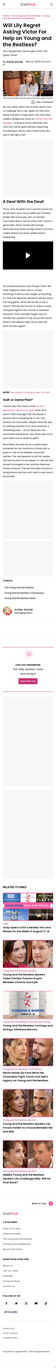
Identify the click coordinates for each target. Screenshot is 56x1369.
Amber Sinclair (14, 61)
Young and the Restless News (20, 598)
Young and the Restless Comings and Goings (26, 1021)
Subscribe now (28, 681)
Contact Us (9, 1286)
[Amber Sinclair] (8, 610)
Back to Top (39, 1203)
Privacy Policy (9, 1328)
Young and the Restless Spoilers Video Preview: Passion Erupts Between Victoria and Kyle (24, 978)
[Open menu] (4, 4)
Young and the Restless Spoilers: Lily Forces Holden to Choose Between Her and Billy (28, 1127)
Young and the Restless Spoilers (19, 970)
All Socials (10, 1312)
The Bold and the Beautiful (17, 1244)
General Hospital (12, 1233)
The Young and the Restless (19, 587)
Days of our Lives (12, 1228)
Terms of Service (10, 1333)
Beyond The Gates (12, 1249)
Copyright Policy (10, 1337)
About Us (7, 1265)
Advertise (8, 1275)
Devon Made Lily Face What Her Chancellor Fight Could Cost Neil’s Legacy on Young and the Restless (25, 1076)
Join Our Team (10, 1270)
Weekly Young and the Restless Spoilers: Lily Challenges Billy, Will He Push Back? (26, 1178)
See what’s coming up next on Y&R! (30, 392)
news (5, 923)
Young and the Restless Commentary (24, 593)
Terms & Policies (11, 1281)
